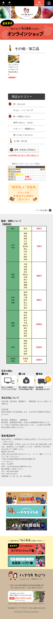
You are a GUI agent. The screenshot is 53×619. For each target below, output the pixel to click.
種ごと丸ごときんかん (23, 135)
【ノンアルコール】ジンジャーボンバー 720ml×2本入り (13, 69)
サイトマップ (18, 611)
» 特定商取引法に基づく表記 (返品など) (23, 155)
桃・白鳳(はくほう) (21, 116)
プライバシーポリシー (31, 611)
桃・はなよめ (19, 104)
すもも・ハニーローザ (23, 110)
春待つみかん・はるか (23, 123)
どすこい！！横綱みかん (24, 129)
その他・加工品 (20, 141)
